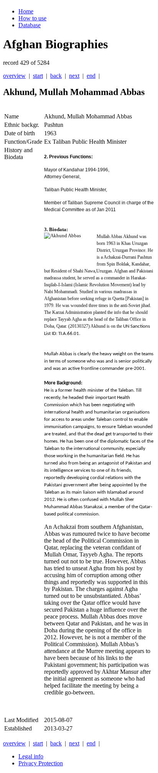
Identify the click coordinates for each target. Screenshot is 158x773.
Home (25, 11)
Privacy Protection (40, 763)
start (38, 75)
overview (14, 75)
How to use (32, 18)
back (56, 75)
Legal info (30, 756)
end (91, 75)
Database (29, 25)
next (74, 75)
